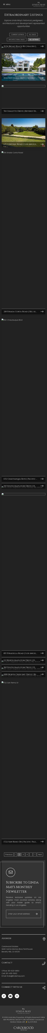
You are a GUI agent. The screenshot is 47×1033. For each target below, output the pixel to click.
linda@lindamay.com (16, 976)
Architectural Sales (17, 39)
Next (40, 854)
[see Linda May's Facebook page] (4, 996)
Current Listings (17, 34)
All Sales (32, 34)
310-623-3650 (13, 971)
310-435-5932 (11, 973)
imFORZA (33, 1022)
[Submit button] (36, 914)
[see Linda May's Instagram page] (17, 996)
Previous (8, 854)
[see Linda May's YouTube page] (10, 996)
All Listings (34, 39)
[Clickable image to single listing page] (23, 67)
